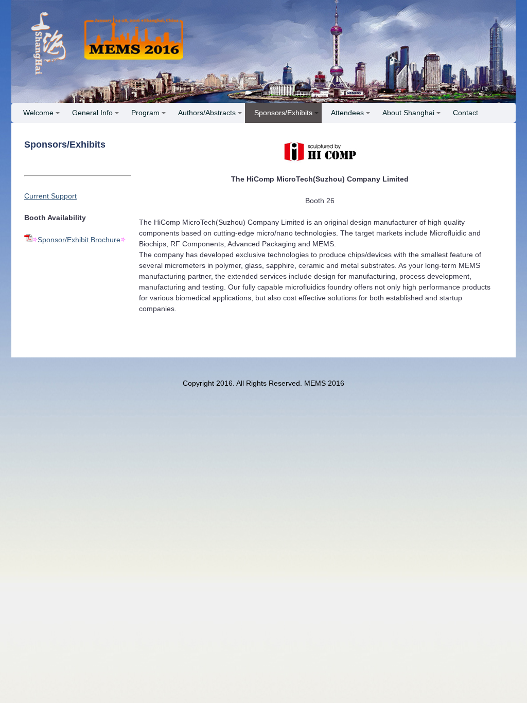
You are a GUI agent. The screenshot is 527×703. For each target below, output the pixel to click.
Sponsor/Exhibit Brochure (79, 240)
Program (145, 113)
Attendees (347, 113)
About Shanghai (408, 113)
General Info (92, 113)
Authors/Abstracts (207, 113)
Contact (465, 113)
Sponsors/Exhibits (283, 113)
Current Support (50, 196)
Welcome (38, 113)
